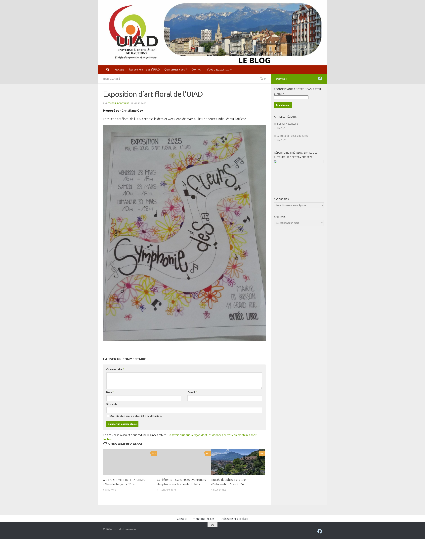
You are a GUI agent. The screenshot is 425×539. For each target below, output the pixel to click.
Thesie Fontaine (118, 103)
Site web (111, 404)
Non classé (111, 78)
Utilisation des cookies (234, 518)
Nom (110, 392)
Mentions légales (203, 518)
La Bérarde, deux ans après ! (293, 135)
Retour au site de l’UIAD (144, 69)
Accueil (119, 69)
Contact (196, 69)
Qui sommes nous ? (175, 69)
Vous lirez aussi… (218, 69)
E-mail (192, 392)
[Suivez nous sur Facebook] (320, 78)
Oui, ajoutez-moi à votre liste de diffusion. (136, 416)
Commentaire (115, 369)
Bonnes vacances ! (287, 123)
